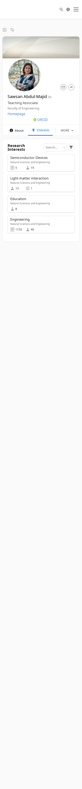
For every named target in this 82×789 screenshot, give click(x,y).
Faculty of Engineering (23, 108)
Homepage (16, 113)
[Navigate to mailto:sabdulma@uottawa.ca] (63, 87)
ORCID (42, 119)
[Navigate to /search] (61, 9)
